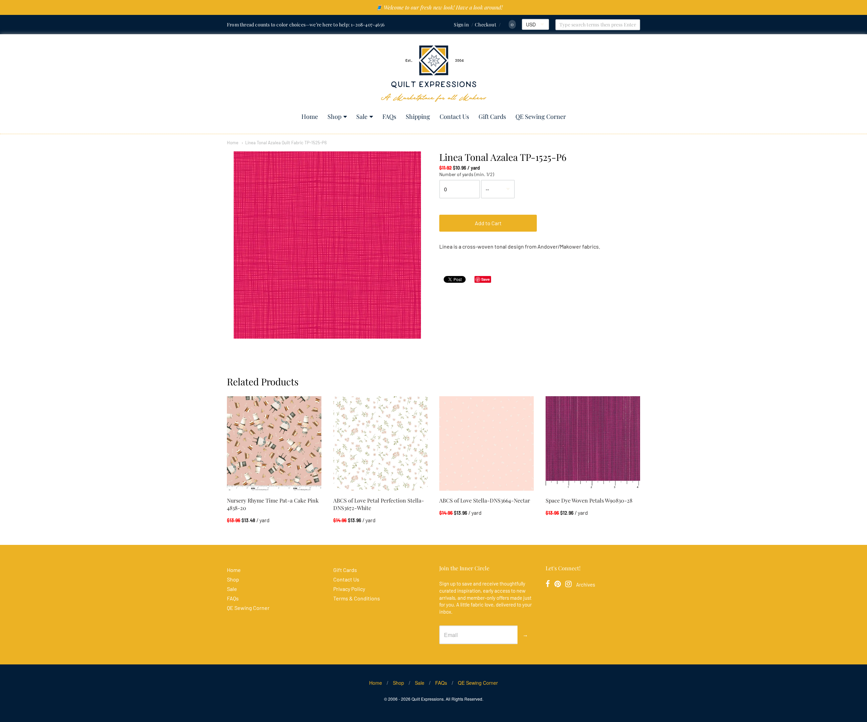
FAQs (389, 116)
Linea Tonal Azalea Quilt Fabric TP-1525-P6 (286, 142)
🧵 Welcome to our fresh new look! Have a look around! (439, 7)
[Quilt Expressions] (433, 73)
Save (485, 279)
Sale (361, 116)
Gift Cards (492, 116)
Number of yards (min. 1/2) (466, 174)
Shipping (418, 116)
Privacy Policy (349, 589)
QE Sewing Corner (540, 116)
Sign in (461, 24)
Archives (585, 584)
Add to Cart (488, 223)
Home (309, 116)
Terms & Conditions (356, 598)
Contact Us (454, 116)
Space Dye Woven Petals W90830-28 (589, 500)
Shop (334, 116)
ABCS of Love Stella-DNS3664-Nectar (484, 500)
